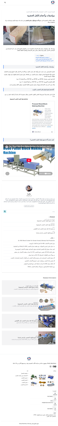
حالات (53, 227)
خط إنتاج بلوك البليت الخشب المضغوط (45, 225)
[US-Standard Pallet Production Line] (51, 377)
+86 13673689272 (51, 396)
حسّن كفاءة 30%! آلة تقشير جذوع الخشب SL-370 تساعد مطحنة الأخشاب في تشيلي (34, 252)
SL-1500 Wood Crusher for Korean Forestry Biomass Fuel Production (36, 240)
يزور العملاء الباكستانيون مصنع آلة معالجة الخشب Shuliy (41, 266)
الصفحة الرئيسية (51, 11)
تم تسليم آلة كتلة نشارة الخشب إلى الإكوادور (44, 229)
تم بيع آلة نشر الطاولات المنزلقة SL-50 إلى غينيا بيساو (42, 255)
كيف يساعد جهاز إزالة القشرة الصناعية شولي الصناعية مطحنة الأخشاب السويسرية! (35, 249)
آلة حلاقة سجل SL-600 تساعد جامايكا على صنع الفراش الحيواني (39, 263)
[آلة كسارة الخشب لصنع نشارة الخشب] (34, 377)
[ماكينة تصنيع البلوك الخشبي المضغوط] (34, 383)
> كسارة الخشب (24, 380)
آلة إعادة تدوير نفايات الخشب (49, 219)
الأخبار (45, 11)
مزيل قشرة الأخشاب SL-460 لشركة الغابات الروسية (42, 243)
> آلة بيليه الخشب (24, 384)
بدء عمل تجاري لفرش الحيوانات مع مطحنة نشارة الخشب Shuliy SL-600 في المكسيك (34, 246)
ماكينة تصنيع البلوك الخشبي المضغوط (46, 220)
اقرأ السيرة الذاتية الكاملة (29, 206)
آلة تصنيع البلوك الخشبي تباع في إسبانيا (45, 233)
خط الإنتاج (52, 223)
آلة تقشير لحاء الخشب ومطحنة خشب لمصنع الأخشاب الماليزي (40, 261)
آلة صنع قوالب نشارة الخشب (31, 20)
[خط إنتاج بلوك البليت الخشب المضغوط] (51, 383)
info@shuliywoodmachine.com (49, 402)
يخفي (38, 55)
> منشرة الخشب (24, 377)
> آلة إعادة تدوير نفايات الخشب (21, 375)
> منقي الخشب (25, 382)
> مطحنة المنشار (24, 373)
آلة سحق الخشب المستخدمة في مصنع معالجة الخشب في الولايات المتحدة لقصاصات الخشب (33, 258)
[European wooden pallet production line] (42, 377)
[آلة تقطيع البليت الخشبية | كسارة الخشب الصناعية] (42, 383)
